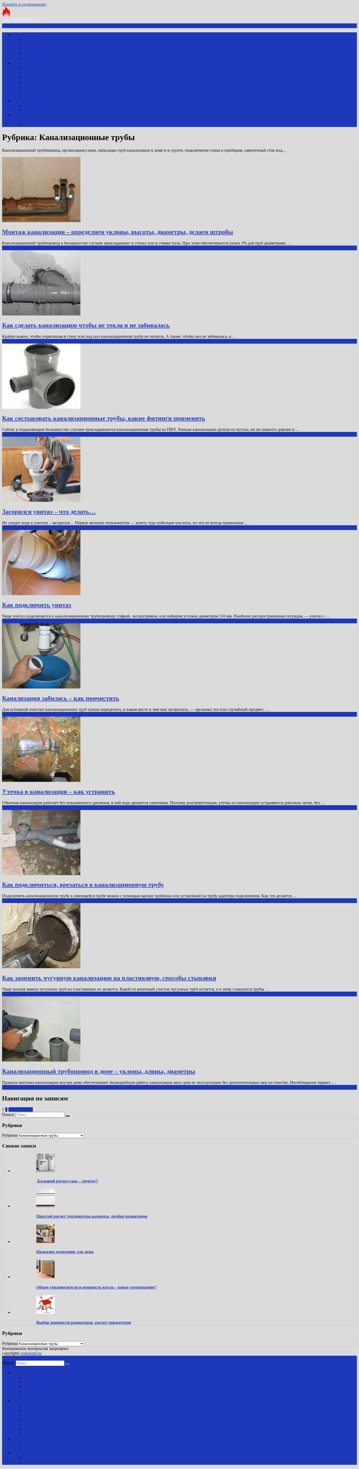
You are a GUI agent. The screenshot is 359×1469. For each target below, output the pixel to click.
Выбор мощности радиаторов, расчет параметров (83, 1322)
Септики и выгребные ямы (47, 105)
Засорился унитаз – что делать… (49, 511)
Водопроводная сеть (41, 44)
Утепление (22, 115)
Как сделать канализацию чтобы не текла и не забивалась (86, 325)
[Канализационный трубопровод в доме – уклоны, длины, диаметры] (41, 1060)
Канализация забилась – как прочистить (60, 698)
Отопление (23, 63)
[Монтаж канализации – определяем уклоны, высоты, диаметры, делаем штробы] (41, 220)
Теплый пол (34, 86)
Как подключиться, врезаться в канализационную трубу (83, 884)
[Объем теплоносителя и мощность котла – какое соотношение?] (45, 1276)
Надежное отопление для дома (65, 1251)
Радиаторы (33, 72)
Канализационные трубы (45, 110)
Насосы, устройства (41, 53)
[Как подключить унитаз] (41, 593)
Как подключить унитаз (36, 604)
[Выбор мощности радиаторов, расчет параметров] (45, 1312)
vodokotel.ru (31, 1353)
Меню (11, 25)
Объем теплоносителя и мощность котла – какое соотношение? (96, 1287)
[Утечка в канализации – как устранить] (41, 780)
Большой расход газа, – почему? (67, 1181)
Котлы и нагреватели (42, 67)
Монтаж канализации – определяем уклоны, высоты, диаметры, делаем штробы (117, 231)
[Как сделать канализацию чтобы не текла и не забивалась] (41, 314)
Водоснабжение (27, 34)
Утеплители (34, 120)
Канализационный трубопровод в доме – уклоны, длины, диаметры (98, 1071)
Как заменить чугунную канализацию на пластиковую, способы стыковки (109, 978)
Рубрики (10, 1135)
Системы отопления (41, 77)
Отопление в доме (39, 82)
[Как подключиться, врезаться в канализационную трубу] (41, 873)
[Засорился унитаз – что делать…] (41, 500)
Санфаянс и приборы (42, 39)
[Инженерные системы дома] (21, 21)
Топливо (31, 91)
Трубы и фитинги (39, 58)
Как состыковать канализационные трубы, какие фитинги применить (103, 418)
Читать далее (13, 248)
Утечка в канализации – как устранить (58, 791)
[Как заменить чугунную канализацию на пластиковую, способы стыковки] (41, 967)
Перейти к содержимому (24, 4)
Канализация (24, 101)
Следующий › (20, 1109)
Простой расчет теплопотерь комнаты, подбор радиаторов (91, 1216)
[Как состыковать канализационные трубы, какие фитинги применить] (41, 407)
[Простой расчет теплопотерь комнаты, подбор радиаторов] (45, 1206)
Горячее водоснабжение (44, 49)
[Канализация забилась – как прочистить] (41, 687)
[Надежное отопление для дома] (45, 1241)
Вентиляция (34, 124)
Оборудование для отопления (49, 96)
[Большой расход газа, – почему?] (45, 1171)
